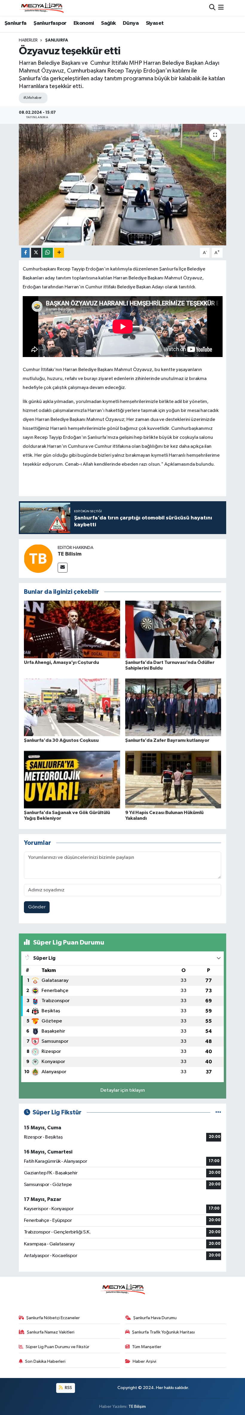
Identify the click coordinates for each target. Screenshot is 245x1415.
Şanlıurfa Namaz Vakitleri (50, 1332)
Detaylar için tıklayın (122, 1090)
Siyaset (155, 23)
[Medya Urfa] (41, 7)
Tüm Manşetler (146, 1347)
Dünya (131, 23)
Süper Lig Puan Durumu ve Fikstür (57, 1347)
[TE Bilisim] (38, 558)
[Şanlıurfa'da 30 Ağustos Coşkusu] (72, 707)
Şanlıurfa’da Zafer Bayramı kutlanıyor (167, 740)
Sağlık (108, 23)
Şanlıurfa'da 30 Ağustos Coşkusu (61, 740)
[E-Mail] (63, 568)
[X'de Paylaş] (36, 253)
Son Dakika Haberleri (45, 1361)
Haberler (28, 40)
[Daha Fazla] (59, 253)
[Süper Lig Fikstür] (218, 1112)
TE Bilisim (70, 554)
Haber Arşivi (144, 1361)
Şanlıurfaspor (49, 23)
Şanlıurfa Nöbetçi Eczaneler (53, 1318)
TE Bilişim (137, 1406)
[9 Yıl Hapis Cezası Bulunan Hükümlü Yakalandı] (173, 779)
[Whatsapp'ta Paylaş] (47, 253)
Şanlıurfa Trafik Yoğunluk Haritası (163, 1332)
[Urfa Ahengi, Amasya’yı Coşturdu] (72, 629)
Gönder (37, 907)
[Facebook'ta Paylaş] (25, 253)
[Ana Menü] (221, 7)
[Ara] (212, 7)
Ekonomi (84, 23)
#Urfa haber (32, 98)
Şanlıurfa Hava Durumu (155, 1318)
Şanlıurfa (15, 23)
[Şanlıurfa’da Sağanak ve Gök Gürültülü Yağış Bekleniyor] (72, 779)
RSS (68, 1387)
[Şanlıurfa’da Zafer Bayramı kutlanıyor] (173, 707)
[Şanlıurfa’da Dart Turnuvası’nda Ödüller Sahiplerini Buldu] (173, 629)
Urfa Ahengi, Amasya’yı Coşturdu (61, 662)
